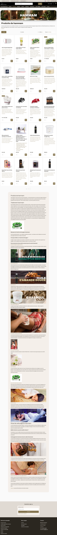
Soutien (2, 532)
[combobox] (24, 4)
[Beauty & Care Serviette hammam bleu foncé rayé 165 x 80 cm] (49, 100)
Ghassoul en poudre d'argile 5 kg (48, 136)
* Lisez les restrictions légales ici (22, 513)
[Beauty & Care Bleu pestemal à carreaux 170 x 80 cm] (7, 129)
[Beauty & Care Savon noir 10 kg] (35, 70)
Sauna (10, 6)
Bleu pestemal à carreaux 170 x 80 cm (6, 136)
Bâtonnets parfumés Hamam (20, 171)
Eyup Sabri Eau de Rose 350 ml (7, 171)
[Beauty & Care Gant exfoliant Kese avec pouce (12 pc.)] (7, 100)
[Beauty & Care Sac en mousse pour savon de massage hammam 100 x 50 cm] (21, 70)
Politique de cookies (4, 533)
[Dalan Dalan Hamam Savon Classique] (35, 41)
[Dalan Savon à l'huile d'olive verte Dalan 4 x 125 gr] (49, 41)
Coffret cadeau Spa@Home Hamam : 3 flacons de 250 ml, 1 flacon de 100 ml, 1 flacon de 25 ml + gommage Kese (21, 138)
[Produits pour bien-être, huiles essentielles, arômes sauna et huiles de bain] (5, 4)
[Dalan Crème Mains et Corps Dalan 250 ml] (21, 41)
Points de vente (3, 525)
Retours (2, 530)
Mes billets (23, 525)
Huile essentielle (4, 6)
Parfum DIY (32, 6)
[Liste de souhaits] (53, 3)
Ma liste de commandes (25, 526)
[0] (55, 3)
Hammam (14, 6)
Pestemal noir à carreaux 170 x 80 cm (21, 107)
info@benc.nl (46, 529)
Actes (48, 6)
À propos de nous (3, 522)
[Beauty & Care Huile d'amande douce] (35, 129)
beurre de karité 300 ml (49, 76)
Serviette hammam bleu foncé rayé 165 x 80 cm (49, 107)
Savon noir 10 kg (33, 76)
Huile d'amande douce (35, 135)
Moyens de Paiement (4, 528)
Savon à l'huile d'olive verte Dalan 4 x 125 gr (49, 48)
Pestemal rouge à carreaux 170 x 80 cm (34, 107)
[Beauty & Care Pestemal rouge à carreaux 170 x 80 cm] (35, 100)
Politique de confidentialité (5, 526)
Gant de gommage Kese (7, 47)
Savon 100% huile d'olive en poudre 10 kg (7, 77)
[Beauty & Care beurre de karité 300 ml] (49, 70)
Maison (18, 6)
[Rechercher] (31, 3)
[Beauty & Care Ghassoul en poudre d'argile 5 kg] (49, 129)
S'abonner (28, 511)
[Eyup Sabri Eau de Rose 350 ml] (7, 164)
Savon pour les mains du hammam (49, 171)
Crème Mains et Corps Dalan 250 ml (21, 48)
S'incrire (22, 522)
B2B (40, 3)
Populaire (44, 6)
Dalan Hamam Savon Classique (34, 48)
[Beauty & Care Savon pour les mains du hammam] (49, 164)
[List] (38, 32)
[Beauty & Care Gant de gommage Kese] (7, 41)
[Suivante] (30, 189)
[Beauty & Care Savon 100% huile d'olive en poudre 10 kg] (7, 70)
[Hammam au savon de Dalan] (17, 225)
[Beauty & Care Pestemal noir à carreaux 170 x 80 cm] (21, 100)
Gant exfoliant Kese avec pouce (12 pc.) (7, 107)
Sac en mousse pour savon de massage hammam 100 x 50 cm (20, 77)
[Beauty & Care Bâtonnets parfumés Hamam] (21, 164)
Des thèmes (38, 6)
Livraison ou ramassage (4, 529)
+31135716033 (44, 528)
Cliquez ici (12, 488)
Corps (22, 6)
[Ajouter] (12, 61)
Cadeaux (27, 6)
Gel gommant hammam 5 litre (35, 171)
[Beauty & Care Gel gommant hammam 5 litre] (35, 164)
